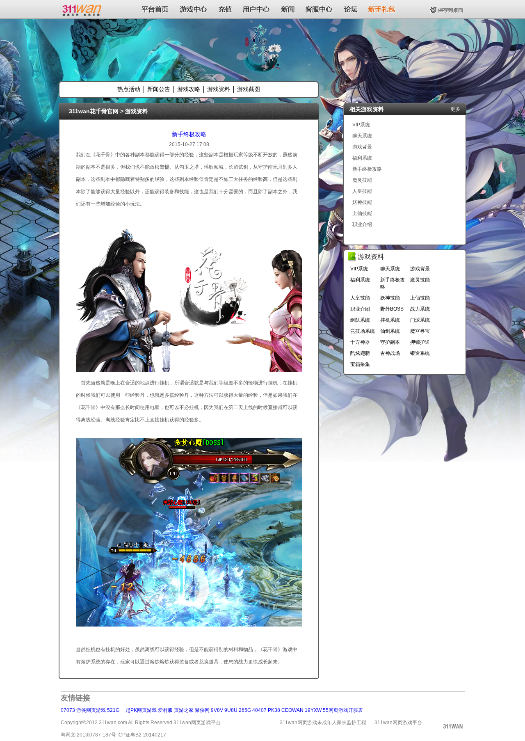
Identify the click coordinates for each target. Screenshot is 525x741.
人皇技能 (362, 191)
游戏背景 (362, 147)
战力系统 (420, 309)
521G (113, 710)
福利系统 (362, 158)
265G (245, 710)
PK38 (274, 710)
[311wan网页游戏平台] (83, 9)
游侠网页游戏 (91, 710)
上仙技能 (362, 213)
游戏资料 (218, 89)
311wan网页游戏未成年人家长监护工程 (323, 722)
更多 (455, 109)
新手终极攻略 (189, 134)
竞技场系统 (362, 331)
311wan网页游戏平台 (398, 722)
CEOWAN (292, 710)
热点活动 (128, 89)
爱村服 (165, 710)
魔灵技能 (362, 180)
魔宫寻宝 (420, 331)
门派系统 (420, 320)
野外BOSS (392, 309)
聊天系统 (362, 136)
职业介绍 (362, 224)
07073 (68, 710)
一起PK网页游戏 (139, 710)
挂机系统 (390, 320)
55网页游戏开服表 (343, 710)
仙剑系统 (390, 331)
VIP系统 (361, 125)
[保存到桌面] (447, 9)
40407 (259, 710)
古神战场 (390, 353)
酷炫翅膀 (360, 353)
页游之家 (184, 710)
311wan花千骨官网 (94, 111)
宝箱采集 (360, 364)
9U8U (230, 710)
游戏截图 (248, 89)
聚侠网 (202, 710)
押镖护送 (420, 342)
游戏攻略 (188, 89)
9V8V (217, 710)
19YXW (313, 710)
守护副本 (390, 342)
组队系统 (360, 320)
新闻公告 (158, 89)
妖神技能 (362, 202)
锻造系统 (420, 353)
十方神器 (360, 342)
